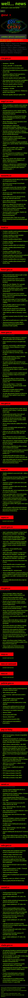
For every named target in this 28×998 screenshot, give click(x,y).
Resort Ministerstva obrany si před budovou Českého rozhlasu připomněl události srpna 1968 (15, 437)
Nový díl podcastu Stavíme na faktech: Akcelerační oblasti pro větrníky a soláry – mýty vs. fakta (15, 352)
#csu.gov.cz (8, 43)
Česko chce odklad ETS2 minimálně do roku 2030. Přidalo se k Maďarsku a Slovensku (14, 205)
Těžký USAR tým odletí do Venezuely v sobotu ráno (14, 313)
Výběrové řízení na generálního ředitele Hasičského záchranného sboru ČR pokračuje (14, 598)
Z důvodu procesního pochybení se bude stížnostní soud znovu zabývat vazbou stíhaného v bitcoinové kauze (15, 925)
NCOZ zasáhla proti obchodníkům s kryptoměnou (12, 722)
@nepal (9, 41)
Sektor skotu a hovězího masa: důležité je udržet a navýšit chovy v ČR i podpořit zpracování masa (14, 149)
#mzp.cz (9, 49)
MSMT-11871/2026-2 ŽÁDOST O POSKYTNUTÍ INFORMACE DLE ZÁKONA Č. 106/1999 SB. (14, 553)
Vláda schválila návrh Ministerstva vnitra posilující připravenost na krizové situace (13, 646)
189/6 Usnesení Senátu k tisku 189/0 (12, 775)
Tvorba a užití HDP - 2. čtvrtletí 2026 (12, 65)
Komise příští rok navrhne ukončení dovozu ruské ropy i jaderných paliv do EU (14, 197)
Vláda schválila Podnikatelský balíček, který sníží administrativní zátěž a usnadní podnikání (15, 498)
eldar (23, 994)
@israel (16, 40)
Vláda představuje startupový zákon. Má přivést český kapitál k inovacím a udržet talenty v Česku (15, 478)
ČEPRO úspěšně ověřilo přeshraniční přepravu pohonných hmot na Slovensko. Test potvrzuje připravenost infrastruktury (15, 509)
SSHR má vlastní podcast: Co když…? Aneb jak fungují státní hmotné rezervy (15, 869)
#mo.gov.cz (4, 47)
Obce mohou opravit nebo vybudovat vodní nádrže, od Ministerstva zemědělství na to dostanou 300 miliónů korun (14, 160)
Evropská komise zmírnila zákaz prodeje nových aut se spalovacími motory (15, 180)
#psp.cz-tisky (12, 51)
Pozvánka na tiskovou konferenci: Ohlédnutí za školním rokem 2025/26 (15, 91)
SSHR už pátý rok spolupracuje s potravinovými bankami (15, 875)
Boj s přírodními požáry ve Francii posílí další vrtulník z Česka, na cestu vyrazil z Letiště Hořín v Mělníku (15, 300)
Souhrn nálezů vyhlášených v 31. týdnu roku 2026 (14, 937)
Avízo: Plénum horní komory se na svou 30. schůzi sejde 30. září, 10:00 (14, 803)
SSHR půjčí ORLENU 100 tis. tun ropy (12, 857)
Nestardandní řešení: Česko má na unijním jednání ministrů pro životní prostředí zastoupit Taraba (15, 219)
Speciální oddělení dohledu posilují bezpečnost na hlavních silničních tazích (15, 689)
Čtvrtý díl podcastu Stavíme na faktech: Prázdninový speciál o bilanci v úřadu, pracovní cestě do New (15, 369)
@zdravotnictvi (20, 37)
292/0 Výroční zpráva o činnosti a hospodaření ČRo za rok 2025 (15, 735)
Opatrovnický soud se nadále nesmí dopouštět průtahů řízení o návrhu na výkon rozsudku (15, 912)
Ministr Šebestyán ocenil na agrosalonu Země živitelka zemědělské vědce (15, 122)
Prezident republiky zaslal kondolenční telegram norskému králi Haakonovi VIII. (15, 232)
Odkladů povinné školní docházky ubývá (13, 68)
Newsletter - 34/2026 (8, 88)
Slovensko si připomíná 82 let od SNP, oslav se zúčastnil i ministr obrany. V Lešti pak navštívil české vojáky (15, 410)
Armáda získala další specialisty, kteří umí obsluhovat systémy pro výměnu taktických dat (15, 456)
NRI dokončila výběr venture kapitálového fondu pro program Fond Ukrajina (15, 491)
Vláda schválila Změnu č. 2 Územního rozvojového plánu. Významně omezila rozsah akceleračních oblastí (14, 385)
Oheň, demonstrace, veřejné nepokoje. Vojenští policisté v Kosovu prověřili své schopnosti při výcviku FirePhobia (15, 442)
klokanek (13, 994)
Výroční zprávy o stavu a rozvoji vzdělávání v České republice (14, 567)
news (20, 4)
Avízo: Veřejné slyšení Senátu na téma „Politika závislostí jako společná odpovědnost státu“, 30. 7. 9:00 (15, 837)
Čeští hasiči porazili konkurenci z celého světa (15, 320)
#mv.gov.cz (4, 49)
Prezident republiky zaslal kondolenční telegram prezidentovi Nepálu (15, 242)
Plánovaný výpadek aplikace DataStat (13, 84)
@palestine (3, 41)
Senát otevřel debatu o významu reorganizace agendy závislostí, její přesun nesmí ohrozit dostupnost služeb (15, 820)
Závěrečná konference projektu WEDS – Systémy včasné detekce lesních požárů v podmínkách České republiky (13, 324)
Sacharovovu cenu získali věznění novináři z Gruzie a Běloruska (14, 193)
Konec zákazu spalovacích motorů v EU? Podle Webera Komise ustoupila (15, 201)
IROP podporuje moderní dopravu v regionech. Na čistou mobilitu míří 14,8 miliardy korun (15, 338)
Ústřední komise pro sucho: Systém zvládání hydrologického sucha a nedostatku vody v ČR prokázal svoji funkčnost (15, 112)
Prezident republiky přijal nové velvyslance (14, 245)
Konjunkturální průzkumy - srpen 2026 (13, 86)
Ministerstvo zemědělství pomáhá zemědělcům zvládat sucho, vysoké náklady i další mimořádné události (15, 143)
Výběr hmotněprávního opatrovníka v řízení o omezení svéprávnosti (14, 929)
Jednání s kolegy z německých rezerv (12, 854)
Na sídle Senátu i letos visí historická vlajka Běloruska (14, 815)
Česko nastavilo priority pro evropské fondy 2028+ (14, 342)
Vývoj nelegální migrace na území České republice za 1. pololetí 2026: (13, 699)
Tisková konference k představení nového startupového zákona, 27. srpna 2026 (14, 964)
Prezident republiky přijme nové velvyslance (14, 259)
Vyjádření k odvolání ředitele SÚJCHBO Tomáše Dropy (15, 317)
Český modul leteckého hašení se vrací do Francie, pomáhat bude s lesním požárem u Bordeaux (14, 280)
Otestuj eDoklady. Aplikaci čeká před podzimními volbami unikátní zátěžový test (14, 594)
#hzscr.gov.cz (9, 45)
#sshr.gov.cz (4, 52)
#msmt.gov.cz (22, 47)
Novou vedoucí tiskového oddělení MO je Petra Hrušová (15, 424)
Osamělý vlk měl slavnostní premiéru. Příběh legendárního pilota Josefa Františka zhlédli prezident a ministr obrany (14, 419)
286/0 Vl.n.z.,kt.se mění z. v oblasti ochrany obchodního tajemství (14, 763)
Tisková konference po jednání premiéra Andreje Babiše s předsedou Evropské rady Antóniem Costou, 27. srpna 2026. (14, 980)
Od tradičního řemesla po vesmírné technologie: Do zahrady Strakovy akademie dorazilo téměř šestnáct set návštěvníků (15, 952)
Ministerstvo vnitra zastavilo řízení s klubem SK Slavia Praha (15, 616)
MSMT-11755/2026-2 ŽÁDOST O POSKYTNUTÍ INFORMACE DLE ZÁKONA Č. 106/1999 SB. (15, 557)
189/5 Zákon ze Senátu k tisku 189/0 (12, 777)
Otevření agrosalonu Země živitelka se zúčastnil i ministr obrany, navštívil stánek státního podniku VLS (15, 451)
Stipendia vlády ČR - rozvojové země (12, 570)
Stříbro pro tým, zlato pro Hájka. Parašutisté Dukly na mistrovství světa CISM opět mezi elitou (14, 433)
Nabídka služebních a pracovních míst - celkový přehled (15, 474)
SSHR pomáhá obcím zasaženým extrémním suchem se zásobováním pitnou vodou (14, 851)
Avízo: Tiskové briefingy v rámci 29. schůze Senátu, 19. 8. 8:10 (14, 807)
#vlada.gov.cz (17, 52)
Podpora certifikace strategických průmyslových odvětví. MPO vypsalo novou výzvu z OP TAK (15, 503)
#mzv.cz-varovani (17, 49)
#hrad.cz (3, 45)
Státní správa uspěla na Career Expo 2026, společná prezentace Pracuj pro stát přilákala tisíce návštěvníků (15, 860)
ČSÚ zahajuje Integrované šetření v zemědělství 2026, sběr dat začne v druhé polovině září (15, 81)
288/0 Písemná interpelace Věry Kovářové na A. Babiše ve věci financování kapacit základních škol (15, 753)
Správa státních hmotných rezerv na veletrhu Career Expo (14, 865)
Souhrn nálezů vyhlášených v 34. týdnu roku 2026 (14, 897)
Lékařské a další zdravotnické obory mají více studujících (15, 580)
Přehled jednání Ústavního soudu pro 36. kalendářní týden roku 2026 (13, 893)
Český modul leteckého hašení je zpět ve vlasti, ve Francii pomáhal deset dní (15, 275)
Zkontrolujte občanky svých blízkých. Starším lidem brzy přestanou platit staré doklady (14, 626)
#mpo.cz (9, 47)
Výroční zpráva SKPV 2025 (10, 714)
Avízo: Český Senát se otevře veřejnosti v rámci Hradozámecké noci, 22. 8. (15, 811)
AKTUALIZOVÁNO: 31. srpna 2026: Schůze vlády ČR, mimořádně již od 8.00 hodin (15, 956)
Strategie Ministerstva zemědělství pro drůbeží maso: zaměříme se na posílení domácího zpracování (15, 154)
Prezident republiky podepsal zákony (12, 239)
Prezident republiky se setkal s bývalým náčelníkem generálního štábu (13, 236)
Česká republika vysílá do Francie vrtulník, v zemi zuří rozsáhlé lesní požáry (14, 305)
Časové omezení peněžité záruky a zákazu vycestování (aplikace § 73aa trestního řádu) (14, 908)
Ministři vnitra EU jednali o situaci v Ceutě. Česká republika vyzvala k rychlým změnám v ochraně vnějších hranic (14, 602)
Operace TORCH (7, 712)
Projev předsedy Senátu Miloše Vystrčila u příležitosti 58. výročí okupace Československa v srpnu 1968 (15, 799)
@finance (12, 37)
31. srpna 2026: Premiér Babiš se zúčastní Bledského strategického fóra (14, 960)
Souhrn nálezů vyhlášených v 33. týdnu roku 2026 (14, 905)
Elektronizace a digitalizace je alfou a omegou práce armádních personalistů (15, 447)
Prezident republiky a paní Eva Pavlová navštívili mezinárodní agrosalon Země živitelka (15, 256)
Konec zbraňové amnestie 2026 (11, 719)
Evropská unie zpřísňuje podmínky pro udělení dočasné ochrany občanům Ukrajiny (15, 607)
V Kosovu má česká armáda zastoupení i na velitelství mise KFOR (14, 428)
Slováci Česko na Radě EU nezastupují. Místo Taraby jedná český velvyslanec (14, 209)
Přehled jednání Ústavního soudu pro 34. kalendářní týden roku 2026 (13, 916)
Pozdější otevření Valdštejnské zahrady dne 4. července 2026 (15, 824)
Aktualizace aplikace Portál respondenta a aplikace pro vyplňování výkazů (14, 74)
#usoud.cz (10, 52)
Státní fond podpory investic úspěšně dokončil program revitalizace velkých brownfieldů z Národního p (15, 374)
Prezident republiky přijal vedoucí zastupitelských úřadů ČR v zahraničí (12, 252)
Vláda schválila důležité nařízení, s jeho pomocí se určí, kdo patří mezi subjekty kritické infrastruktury (15, 289)
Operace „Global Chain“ (9, 717)
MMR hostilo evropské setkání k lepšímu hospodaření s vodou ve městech (13, 390)
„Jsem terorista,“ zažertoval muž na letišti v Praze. (14, 695)
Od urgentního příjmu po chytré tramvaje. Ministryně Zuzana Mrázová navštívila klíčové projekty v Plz (14, 380)
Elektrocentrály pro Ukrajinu (10, 872)
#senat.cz (19, 51)
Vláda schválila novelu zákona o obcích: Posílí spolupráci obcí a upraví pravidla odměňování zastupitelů (14, 621)
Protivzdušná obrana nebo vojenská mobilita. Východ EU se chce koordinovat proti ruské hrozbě (14, 188)
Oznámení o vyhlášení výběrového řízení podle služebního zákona (15, 483)
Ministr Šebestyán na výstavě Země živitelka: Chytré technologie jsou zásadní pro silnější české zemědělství (15, 117)
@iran (21, 40)
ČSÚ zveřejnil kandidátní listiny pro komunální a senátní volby (15, 71)
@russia (11, 40)
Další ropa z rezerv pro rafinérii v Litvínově (14, 878)
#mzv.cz (24, 49)
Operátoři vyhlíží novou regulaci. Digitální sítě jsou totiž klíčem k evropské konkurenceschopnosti (14, 213)
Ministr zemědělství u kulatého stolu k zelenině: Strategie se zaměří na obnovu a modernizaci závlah (15, 106)
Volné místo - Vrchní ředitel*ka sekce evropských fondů (12, 549)
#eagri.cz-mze (15, 43)
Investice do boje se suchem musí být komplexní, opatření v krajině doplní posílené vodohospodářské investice (14, 138)
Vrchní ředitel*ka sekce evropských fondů (14, 564)
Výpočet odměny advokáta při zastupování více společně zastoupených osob (15, 901)
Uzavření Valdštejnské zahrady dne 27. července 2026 (15, 832)
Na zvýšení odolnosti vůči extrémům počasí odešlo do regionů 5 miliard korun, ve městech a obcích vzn (15, 363)
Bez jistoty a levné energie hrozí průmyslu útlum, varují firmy (13, 184)
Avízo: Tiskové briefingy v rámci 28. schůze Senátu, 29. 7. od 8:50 (14, 828)
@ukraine (5, 40)
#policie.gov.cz (5, 51)
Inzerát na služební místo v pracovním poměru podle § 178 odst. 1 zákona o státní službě (15, 494)
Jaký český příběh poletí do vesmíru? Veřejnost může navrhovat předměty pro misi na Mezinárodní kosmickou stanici (15, 461)
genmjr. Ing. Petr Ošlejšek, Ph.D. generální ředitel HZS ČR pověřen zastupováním (14, 285)
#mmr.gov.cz (17, 45)
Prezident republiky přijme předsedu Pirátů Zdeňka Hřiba (14, 262)
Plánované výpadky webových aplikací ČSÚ (14, 78)
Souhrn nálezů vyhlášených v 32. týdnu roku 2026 (14, 920)
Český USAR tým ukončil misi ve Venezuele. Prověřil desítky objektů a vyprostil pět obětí (14, 309)
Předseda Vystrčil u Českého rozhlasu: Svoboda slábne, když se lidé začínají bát (15, 794)
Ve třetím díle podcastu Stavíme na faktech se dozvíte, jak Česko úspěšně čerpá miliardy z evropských (15, 395)
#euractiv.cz (23, 43)
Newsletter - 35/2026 (8, 63)
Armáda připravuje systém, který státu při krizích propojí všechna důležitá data (14, 414)
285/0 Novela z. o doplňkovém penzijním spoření (13, 767)
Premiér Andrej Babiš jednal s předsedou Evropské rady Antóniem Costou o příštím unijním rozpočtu (13, 974)
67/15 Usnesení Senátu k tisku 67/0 (12, 771)
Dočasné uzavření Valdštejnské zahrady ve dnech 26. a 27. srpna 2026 (14, 790)
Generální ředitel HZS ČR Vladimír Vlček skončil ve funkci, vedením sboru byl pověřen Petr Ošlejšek (15, 636)
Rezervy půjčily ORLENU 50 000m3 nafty (13, 880)
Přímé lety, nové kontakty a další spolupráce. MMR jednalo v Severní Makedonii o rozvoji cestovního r (14, 347)
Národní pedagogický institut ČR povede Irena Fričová (15, 561)
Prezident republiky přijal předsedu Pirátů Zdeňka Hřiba (14, 248)
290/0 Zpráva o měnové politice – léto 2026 (14, 744)
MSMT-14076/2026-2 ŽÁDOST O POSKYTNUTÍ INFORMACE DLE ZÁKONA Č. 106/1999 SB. (15, 533)
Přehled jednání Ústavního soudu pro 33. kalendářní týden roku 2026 (13, 933)
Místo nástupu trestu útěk (9, 692)
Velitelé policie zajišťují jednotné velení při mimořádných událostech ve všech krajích (14, 707)
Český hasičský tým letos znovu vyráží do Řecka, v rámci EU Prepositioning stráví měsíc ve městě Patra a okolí (15, 295)
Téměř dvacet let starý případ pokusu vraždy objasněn (14, 703)
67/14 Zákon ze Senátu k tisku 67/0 (12, 773)
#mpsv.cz (15, 47)
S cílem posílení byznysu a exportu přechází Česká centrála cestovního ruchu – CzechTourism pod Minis (14, 358)
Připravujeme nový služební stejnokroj (13, 710)
